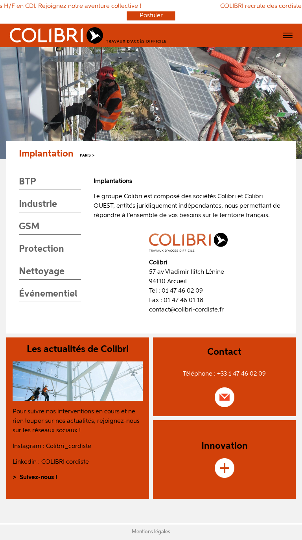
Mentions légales (151, 531)
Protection (41, 249)
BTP (27, 181)
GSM (29, 226)
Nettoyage (41, 271)
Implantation (46, 153)
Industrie (38, 204)
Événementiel (48, 294)
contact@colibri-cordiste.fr (186, 310)
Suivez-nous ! (38, 477)
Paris (85, 155)
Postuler (151, 16)
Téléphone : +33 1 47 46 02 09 (224, 374)
